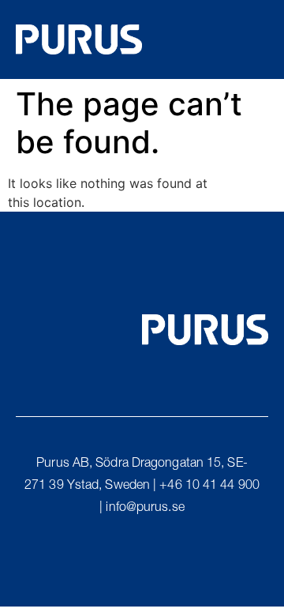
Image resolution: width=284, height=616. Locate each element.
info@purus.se (145, 508)
